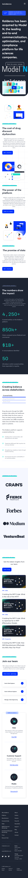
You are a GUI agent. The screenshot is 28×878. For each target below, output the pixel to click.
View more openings (10, 673)
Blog (16, 829)
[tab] (14, 395)
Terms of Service (11, 869)
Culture (16, 815)
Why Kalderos (5, 812)
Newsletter (17, 823)
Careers (17, 818)
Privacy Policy (3, 869)
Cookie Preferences (19, 869)
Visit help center (14, 765)
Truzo (3, 835)
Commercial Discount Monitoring (7, 831)
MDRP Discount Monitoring (6, 827)
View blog (7, 569)
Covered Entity (5, 821)
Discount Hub (5, 838)
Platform (4, 815)
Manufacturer (5, 818)
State (3, 823)
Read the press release (14, 64)
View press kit (14, 791)
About (16, 812)
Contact (17, 835)
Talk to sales (8, 211)
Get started (7, 152)
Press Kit (17, 821)
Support (17, 826)
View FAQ (14, 737)
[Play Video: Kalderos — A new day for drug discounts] (14, 87)
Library (16, 832)
